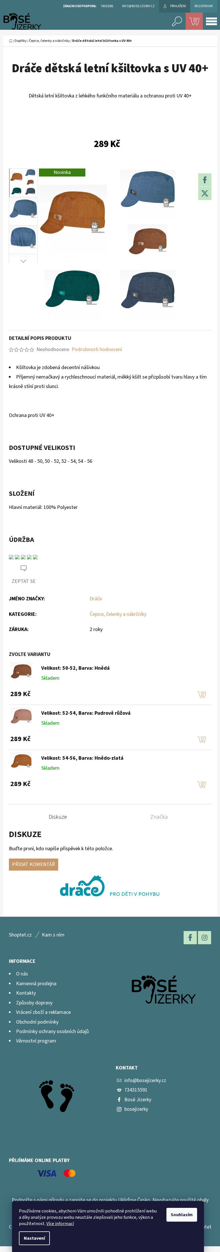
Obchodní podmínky (37, 1022)
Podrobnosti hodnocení (97, 349)
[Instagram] (204, 937)
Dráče (96, 598)
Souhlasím (182, 1215)
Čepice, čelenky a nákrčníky (118, 614)
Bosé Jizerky (137, 1099)
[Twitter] (204, 193)
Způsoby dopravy (34, 1002)
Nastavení (34, 1238)
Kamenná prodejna (36, 983)
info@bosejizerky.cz (145, 1080)
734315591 (136, 1090)
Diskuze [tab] (58, 817)
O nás (22, 973)
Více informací (60, 1223)
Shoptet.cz (20, 934)
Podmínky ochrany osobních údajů (52, 1031)
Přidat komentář (33, 864)
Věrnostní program (36, 1041)
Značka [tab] (159, 817)
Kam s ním (53, 934)
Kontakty (26, 993)
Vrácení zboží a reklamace (43, 1012)
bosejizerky (136, 1109)
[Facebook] (204, 180)
